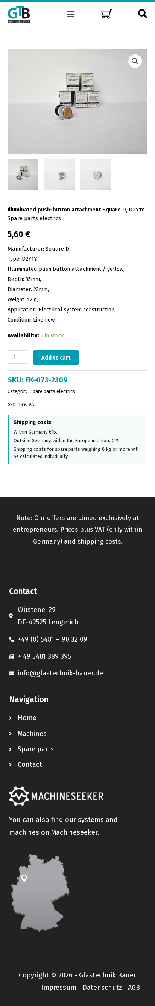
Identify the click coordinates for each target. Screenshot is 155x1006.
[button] (71, 14)
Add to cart (56, 357)
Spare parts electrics (34, 218)
